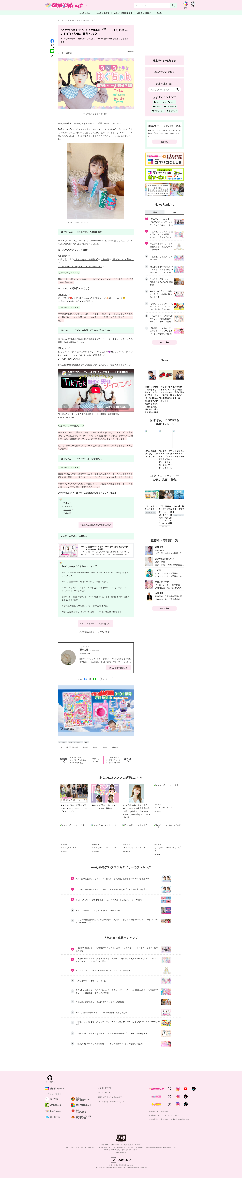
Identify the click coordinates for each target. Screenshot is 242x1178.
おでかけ (158, 106)
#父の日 (105, 259)
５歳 (60, 747)
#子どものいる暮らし (91, 355)
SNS (86, 742)
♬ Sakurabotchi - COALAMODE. (74, 301)
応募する (164, 142)
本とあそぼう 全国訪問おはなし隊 (111, 1101)
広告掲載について (155, 1115)
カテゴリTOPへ (96, 760)
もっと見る (164, 342)
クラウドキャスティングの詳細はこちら (96, 623)
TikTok (66, 503)
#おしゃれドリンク (67, 355)
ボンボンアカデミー (105, 1088)
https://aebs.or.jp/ (121, 1152)
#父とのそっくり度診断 (86, 259)
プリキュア (173, 111)
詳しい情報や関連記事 (118, 668)
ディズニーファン (105, 1092)
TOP (59, 20)
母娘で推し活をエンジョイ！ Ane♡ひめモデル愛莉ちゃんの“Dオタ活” (78, 760)
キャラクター (171, 106)
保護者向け (115, 747)
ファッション (159, 111)
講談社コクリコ (150, 512)
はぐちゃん (62, 742)
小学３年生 (95, 747)
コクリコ (164, 526)
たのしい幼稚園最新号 (123, 13)
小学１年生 (75, 747)
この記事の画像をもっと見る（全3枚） (95, 632)
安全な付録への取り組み (180, 1119)
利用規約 (164, 1111)
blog (78, 20)
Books (159, 13)
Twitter (66, 513)
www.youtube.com (66, 417)
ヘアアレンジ (161, 102)
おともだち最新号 (144, 13)
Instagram (68, 506)
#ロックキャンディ (120, 351)
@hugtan (62, 255)
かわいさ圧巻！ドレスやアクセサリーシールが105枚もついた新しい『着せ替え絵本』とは (114, 760)
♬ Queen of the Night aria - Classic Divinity (80, 266)
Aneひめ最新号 (103, 13)
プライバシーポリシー (172, 1115)
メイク (173, 102)
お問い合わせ (154, 1111)
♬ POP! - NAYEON (68, 358)
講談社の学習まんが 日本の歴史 (110, 1097)
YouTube (67, 509)
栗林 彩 (69, 52)
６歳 (67, 747)
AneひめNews (86, 13)
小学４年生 (105, 747)
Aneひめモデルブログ (90, 20)
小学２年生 (85, 747)
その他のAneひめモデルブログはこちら (96, 525)
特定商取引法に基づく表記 (159, 1119)
